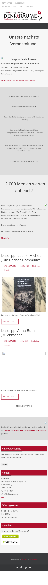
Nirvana (24, 557)
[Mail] (16, 565)
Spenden (29, 6)
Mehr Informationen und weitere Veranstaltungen (18, 80)
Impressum (20, 3)
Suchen (4, 462)
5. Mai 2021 (24, 340)
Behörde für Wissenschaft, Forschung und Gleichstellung (25, 428)
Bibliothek (36, 266)
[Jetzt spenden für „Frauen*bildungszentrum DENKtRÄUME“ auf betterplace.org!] (10, 542)
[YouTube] (30, 565)
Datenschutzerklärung (12, 6)
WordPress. (33, 557)
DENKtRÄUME (10, 266)
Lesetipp (7, 269)
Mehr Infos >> (6, 238)
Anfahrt (3, 495)
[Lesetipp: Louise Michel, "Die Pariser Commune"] (24, 293)
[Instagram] (25, 565)
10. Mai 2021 (24, 266)
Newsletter (7, 3)
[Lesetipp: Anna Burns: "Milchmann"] (24, 367)
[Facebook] (21, 565)
